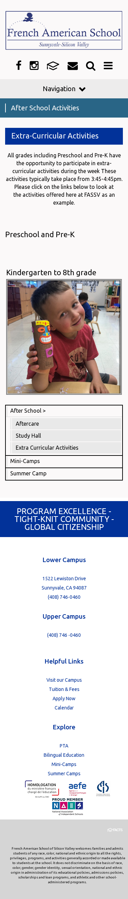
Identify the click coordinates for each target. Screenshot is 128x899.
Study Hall (28, 436)
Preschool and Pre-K (40, 234)
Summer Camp (28, 473)
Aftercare (27, 424)
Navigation (59, 89)
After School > (28, 411)
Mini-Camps (25, 461)
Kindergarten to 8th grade (51, 272)
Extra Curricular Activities (47, 448)
